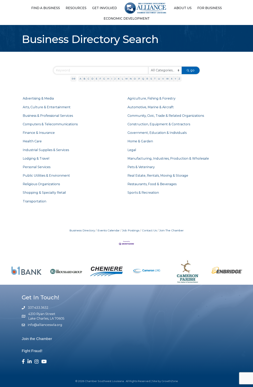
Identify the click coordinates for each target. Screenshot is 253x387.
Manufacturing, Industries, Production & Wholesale (168, 158)
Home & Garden (140, 141)
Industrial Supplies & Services (46, 150)
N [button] (131, 78)
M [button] (126, 78)
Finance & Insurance (39, 133)
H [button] (108, 78)
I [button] (111, 78)
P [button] (139, 78)
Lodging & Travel (36, 158)
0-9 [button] (73, 78)
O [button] (135, 78)
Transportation (34, 201)
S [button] (151, 78)
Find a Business (45, 8)
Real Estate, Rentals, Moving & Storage (157, 175)
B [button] (84, 78)
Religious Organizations (41, 184)
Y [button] (175, 78)
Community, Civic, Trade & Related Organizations (165, 116)
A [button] (80, 78)
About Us (183, 8)
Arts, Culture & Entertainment (47, 107)
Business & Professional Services (48, 116)
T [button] (155, 78)
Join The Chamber (171, 230)
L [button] (122, 78)
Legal (131, 150)
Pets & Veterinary (141, 167)
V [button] (163, 78)
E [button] (96, 78)
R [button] (147, 78)
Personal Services (36, 167)
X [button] (171, 78)
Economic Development (127, 18)
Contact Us (149, 230)
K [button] (119, 78)
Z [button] (179, 78)
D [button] (92, 78)
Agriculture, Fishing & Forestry (151, 98)
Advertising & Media (38, 98)
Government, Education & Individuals (157, 133)
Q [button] (143, 78)
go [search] (192, 70)
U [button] (159, 78)
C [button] (88, 78)
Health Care (32, 141)
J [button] (114, 78)
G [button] (104, 78)
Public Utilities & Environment (46, 175)
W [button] (167, 78)
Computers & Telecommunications (50, 124)
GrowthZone (169, 381)
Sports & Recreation (143, 192)
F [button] (100, 78)
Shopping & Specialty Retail (44, 192)
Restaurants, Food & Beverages (152, 184)
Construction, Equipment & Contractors (158, 124)
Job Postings (130, 230)
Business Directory (82, 230)
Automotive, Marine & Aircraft (150, 107)
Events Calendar (108, 230)
